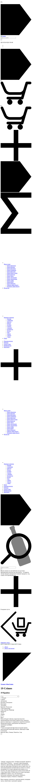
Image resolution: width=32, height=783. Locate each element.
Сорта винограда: (6, 708)
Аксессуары (7, 344)
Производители (8, 341)
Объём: (3, 714)
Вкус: (2, 717)
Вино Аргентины (12, 279)
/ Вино (6, 647)
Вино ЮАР (10, 282)
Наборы (6, 342)
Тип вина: (3, 705)
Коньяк (9, 319)
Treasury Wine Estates (7, 684)
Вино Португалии (12, 273)
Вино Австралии (12, 277)
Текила (9, 335)
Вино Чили (10, 276)
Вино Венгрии (11, 271)
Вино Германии (11, 270)
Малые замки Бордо (12, 285)
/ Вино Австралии (9, 648)
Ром (8, 332)
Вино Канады (11, 274)
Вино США (10, 280)
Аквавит (9, 328)
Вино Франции (11, 265)
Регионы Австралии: (6, 702)
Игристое (6, 288)
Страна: (3, 699)
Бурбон (9, 325)
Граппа (9, 326)
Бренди (9, 322)
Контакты (6, 347)
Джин (9, 337)
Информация (7, 345)
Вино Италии (11, 267)
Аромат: (3, 726)
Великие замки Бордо (13, 286)
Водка (9, 331)
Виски (9, 323)
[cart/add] (1, 734)
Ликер (9, 334)
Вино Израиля (11, 283)
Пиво (5, 338)
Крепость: (3, 711)
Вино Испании (11, 268)
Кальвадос (10, 329)
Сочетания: (4, 730)
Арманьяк (10, 320)
